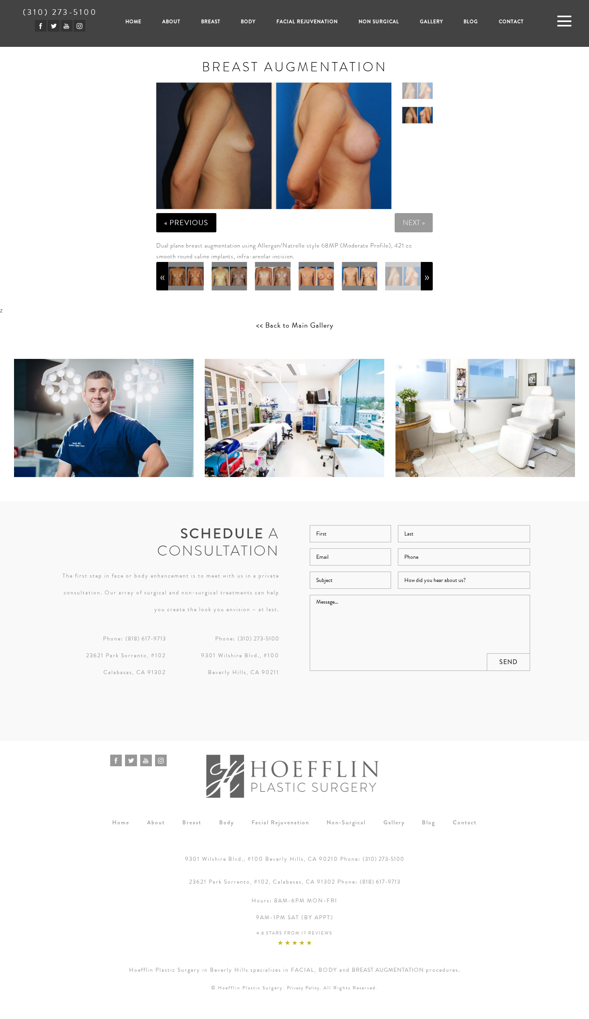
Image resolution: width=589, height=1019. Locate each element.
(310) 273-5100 (60, 12)
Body (248, 21)
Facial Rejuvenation (307, 21)
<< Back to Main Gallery (294, 325)
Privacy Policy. (304, 987)
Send (508, 662)
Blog (471, 21)
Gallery (431, 21)
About (171, 21)
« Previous (186, 222)
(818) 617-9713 (145, 638)
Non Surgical (379, 21)
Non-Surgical (346, 822)
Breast (210, 21)
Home (133, 21)
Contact (511, 21)
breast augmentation (388, 970)
